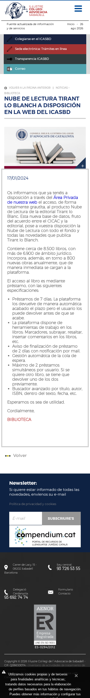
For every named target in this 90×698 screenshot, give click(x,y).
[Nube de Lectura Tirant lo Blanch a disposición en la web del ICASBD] (45, 147)
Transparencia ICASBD (31, 59)
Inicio (70, 24)
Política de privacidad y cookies (32, 504)
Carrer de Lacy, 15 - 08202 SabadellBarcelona (20, 568)
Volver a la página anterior (29, 87)
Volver (19, 455)
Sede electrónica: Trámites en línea (40, 49)
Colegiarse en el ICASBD (32, 39)
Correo (20, 69)
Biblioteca (12, 93)
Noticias (62, 87)
